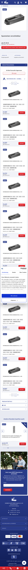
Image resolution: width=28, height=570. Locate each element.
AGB (15, 563)
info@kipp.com (14, 514)
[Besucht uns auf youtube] (12, 550)
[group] (14, 434)
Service (4, 528)
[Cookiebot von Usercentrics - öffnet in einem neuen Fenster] (20, 268)
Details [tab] (14, 272)
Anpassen (13, 300)
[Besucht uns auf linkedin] (8, 550)
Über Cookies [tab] (23, 272)
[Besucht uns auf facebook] (15, 550)
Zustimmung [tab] (5, 272)
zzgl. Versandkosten (10, 44)
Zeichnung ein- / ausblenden (15, 78)
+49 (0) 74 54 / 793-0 (15, 510)
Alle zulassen (14, 295)
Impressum (11, 563)
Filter (14, 73)
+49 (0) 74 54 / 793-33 (15, 512)
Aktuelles (5, 518)
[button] (2, 431)
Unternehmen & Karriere (9, 523)
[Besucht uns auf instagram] (19, 550)
